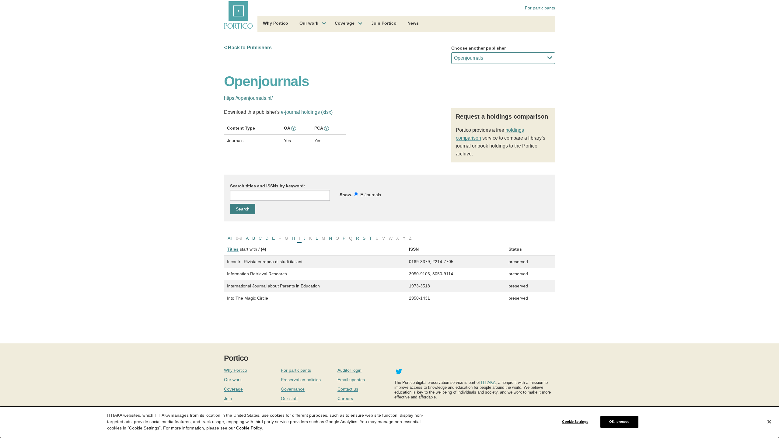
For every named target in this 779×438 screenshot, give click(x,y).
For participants (540, 7)
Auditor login (349, 370)
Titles (233, 249)
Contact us (347, 389)
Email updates (351, 379)
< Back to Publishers (248, 47)
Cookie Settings (575, 421)
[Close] (769, 422)
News (413, 23)
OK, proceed (619, 421)
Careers (345, 398)
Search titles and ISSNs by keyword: (267, 185)
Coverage (345, 23)
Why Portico (275, 23)
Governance (293, 389)
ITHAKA (488, 382)
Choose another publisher (478, 48)
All (230, 238)
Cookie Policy (249, 427)
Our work (308, 23)
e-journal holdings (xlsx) (307, 112)
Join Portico (383, 23)
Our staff (289, 398)
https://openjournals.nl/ (248, 98)
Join (228, 398)
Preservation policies (301, 379)
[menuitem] (275, 24)
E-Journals (370, 194)
